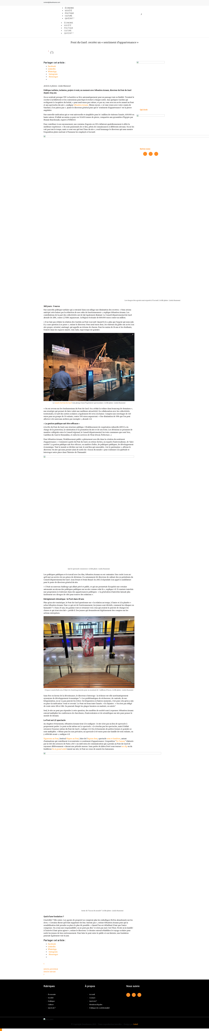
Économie (68, 23)
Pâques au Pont (72, 739)
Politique (68, 28)
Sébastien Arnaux (81, 105)
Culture (67, 31)
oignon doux (92, 739)
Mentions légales (95, 1005)
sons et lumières (113, 739)
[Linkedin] (159, 3)
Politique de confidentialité (99, 1008)
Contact (92, 998)
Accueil (92, 994)
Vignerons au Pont (51, 739)
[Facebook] (155, 3)
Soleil (135, 1024)
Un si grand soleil (59, 749)
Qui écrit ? (69, 18)
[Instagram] (163, 3)
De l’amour (120, 741)
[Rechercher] (141, 14)
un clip (124, 746)
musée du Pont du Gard (63, 403)
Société (67, 25)
